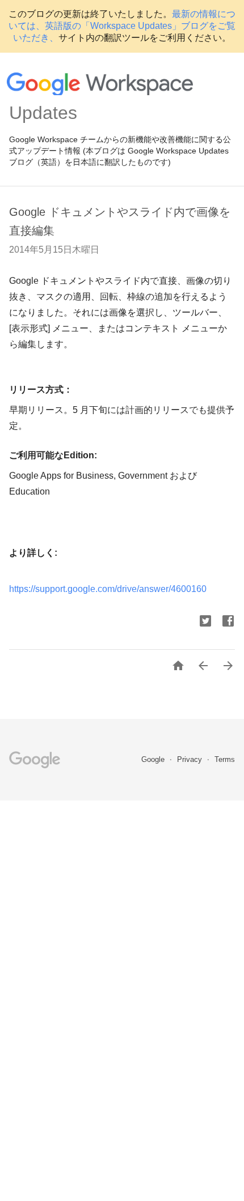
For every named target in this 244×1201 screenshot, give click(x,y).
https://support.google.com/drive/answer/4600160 (108, 589)
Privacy (190, 759)
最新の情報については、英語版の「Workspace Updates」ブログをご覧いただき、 (122, 25)
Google (154, 759)
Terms (224, 759)
